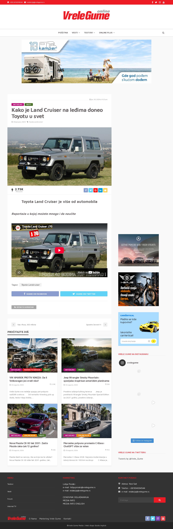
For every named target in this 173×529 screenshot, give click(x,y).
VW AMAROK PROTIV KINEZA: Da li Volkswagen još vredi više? (28, 379)
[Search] (163, 32)
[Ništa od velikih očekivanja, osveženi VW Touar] (130, 379)
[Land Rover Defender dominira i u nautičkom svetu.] (153, 425)
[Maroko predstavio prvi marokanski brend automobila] (153, 379)
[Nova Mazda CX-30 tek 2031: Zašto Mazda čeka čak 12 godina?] (32, 421)
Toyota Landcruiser (36, 122)
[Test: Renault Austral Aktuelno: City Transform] (153, 402)
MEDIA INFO (69, 500)
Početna (63, 32)
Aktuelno (17, 104)
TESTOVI (88, 32)
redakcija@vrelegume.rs (80, 490)
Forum (10, 499)
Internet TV (11, 506)
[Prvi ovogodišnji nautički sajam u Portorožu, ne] (130, 425)
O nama (33, 518)
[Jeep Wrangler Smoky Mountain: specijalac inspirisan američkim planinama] (86, 355)
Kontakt (67, 518)
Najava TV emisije (32, 370)
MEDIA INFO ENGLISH (73, 503)
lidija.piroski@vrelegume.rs (82, 487)
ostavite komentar (25, 307)
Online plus (105, 32)
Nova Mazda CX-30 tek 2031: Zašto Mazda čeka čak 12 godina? (28, 445)
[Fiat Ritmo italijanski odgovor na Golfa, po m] (130, 402)
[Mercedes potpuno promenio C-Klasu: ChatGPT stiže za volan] (86, 421)
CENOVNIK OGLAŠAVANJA (76, 497)
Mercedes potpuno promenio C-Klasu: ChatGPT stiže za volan (84, 445)
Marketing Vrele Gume (50, 518)
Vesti (75, 32)
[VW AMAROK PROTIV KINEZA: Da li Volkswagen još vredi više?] (32, 355)
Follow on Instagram (143, 440)
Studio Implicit (100, 525)
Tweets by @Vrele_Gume (130, 458)
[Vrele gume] (86, 17)
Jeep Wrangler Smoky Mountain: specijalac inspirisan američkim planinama (86, 379)
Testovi (10, 484)
